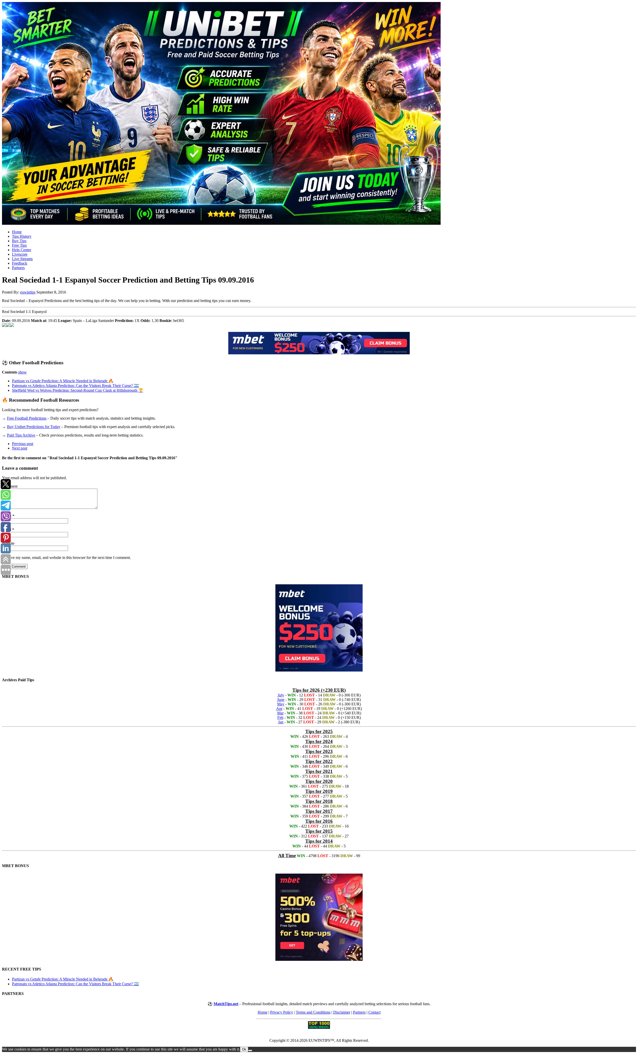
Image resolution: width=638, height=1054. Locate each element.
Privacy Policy (281, 1012)
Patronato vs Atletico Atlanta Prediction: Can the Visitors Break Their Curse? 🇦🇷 (75, 385)
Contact (374, 1012)
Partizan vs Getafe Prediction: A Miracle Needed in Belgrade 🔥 (62, 381)
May (280, 704)
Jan (280, 722)
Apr (279, 708)
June (280, 699)
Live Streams (22, 259)
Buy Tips (19, 241)
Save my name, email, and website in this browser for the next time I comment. (69, 557)
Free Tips (19, 245)
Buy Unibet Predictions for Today (33, 427)
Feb (280, 717)
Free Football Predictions (26, 418)
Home (17, 232)
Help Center (21, 250)
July (281, 695)
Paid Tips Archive (21, 435)
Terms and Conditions (313, 1012)
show (22, 372)
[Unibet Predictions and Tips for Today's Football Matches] (319, 114)
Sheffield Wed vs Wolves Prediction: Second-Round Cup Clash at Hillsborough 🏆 (77, 390)
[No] (250, 1050)
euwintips (27, 292)
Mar (280, 713)
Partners (18, 268)
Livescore (19, 254)
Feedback (19, 263)
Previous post (22, 444)
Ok (244, 1049)
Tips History (21, 236)
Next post (19, 448)
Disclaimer (341, 1012)
